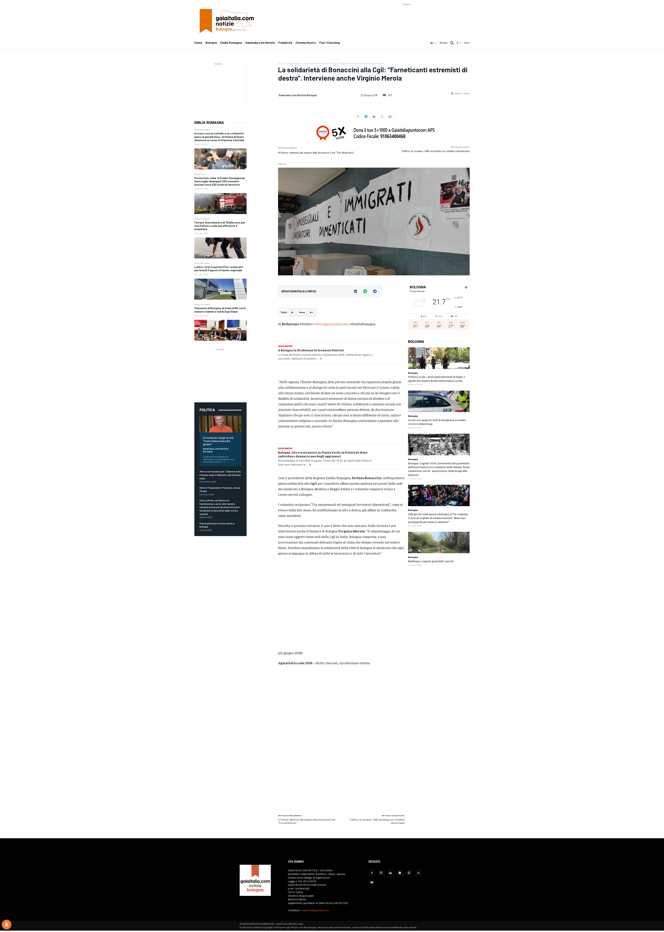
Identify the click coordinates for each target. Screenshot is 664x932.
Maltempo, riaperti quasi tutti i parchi (431, 561)
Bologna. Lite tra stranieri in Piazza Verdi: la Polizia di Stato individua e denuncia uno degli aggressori (322, 454)
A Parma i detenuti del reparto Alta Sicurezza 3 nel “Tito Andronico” (316, 152)
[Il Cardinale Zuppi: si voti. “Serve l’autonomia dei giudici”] (220, 424)
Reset (302, 312)
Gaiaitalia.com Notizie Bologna (216, 450)
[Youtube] (371, 882)
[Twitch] (409, 873)
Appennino (199, 174)
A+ (311, 312)
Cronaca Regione (294, 63)
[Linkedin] (373, 116)
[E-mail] (389, 116)
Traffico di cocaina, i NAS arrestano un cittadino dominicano (435, 151)
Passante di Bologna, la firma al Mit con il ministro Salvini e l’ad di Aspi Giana (220, 309)
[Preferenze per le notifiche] (6, 924)
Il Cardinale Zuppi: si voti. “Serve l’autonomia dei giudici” (218, 441)
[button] (452, 43)
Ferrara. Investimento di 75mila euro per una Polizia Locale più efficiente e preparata (219, 226)
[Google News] (355, 291)
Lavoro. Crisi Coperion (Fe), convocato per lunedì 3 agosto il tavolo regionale (218, 268)
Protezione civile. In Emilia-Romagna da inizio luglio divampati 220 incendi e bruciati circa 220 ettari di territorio (219, 181)
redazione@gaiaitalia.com (315, 910)
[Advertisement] (407, 14)
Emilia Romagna (202, 129)
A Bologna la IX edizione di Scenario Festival (311, 350)
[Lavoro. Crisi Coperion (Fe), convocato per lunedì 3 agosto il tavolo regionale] (220, 289)
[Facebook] (357, 116)
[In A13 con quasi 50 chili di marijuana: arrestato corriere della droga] (439, 401)
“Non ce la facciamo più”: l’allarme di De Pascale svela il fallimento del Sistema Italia (220, 475)
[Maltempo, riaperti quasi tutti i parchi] (439, 542)
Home (281, 63)
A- (292, 312)
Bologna (413, 373)
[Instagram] (381, 872)
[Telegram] (365, 116)
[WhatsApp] (381, 116)
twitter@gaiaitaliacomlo (331, 324)
